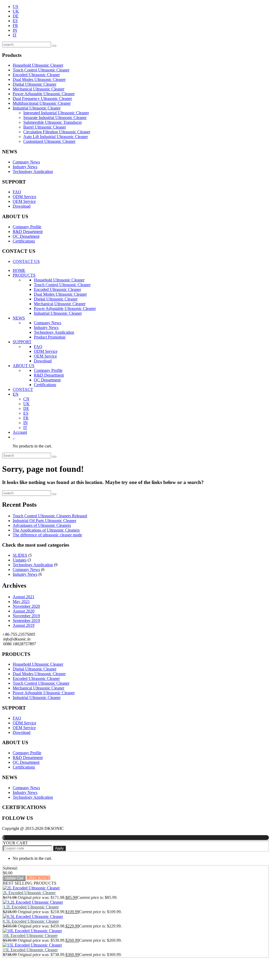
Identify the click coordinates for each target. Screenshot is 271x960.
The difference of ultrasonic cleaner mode (47, 535)
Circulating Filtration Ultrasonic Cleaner (56, 132)
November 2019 (26, 616)
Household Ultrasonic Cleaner (38, 65)
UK (16, 11)
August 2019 (23, 625)
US (15, 6)
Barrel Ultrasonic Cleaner (44, 127)
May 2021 (21, 601)
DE (16, 16)
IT (15, 35)
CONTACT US (26, 261)
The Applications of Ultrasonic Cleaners (46, 530)
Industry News (25, 166)
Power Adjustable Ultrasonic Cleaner (44, 94)
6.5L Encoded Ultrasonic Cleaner (31, 921)
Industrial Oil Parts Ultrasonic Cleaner (44, 520)
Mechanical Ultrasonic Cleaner (38, 89)
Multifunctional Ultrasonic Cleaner (42, 103)
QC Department (26, 236)
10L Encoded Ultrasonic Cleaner (30, 935)
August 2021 (23, 597)
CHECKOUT (38, 878)
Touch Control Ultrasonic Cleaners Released (50, 516)
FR (15, 25)
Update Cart (14, 878)
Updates (19, 560)
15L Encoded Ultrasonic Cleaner (30, 950)
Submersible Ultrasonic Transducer (52, 122)
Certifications (24, 241)
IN (15, 30)
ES (15, 21)
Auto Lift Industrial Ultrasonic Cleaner (55, 136)
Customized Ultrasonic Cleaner (49, 141)
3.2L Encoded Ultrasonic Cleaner (31, 907)
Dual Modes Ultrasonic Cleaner (39, 79)
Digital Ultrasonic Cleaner (34, 84)
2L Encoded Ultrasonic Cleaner (29, 892)
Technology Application (33, 171)
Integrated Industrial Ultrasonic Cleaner (56, 113)
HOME (19, 270)
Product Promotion (49, 337)
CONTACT (23, 389)
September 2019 (26, 620)
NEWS (19, 318)
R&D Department (28, 231)
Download (21, 206)
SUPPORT (22, 342)
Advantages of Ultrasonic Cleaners (42, 525)
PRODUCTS (24, 275)
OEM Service (24, 201)
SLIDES (20, 555)
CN (26, 399)
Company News (26, 162)
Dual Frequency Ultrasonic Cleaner (42, 98)
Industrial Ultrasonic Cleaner (37, 108)
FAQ (17, 192)
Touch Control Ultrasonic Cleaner (41, 70)
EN (16, 394)
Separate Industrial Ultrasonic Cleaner (55, 117)
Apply (59, 848)
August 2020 (23, 611)
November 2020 (26, 606)
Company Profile (27, 227)
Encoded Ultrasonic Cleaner (36, 74)
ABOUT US (23, 365)
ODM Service (24, 196)
